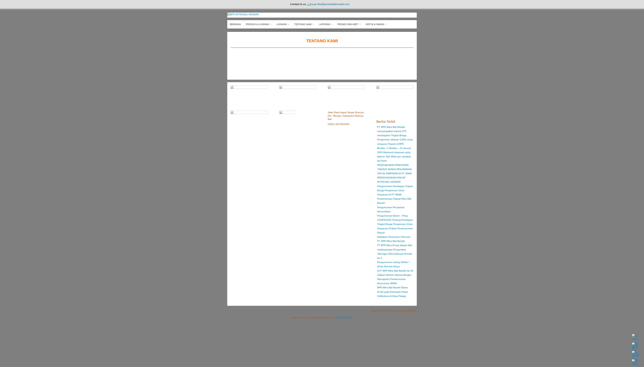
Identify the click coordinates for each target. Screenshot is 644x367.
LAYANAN (281, 24)
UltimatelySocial (344, 317)
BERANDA (235, 24)
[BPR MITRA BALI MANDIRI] (243, 14)
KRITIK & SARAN (375, 24)
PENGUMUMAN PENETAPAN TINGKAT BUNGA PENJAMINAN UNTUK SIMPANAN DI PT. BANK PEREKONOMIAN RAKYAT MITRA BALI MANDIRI (394, 173)
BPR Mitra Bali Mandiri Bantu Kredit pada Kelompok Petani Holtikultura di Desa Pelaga (392, 291)
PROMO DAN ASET (348, 24)
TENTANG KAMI (303, 24)
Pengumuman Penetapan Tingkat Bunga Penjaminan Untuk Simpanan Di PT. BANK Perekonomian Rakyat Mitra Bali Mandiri (395, 194)
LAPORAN (325, 24)
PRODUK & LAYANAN (258, 24)
